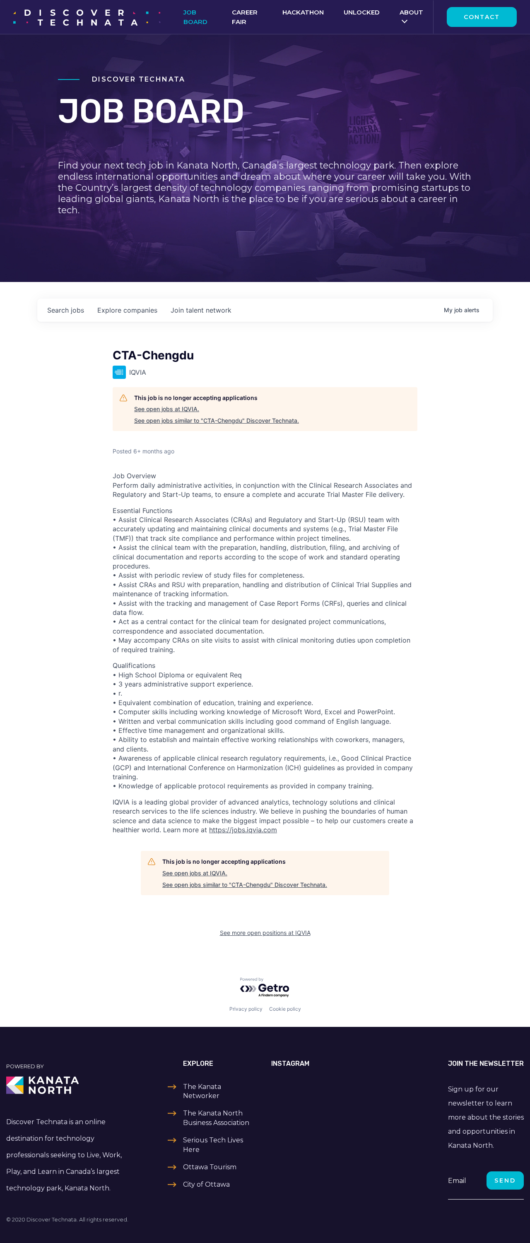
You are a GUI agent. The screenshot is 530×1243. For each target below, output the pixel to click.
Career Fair (245, 17)
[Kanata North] (66, 1085)
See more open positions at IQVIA (265, 932)
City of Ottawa (206, 1184)
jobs (65, 310)
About (411, 12)
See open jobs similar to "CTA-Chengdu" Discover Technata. (216, 420)
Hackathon (303, 12)
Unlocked (362, 12)
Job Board (195, 17)
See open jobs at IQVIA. (166, 408)
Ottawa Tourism (209, 1167)
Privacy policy (246, 1009)
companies (127, 310)
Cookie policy (285, 1009)
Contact (482, 17)
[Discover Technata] (86, 17)
